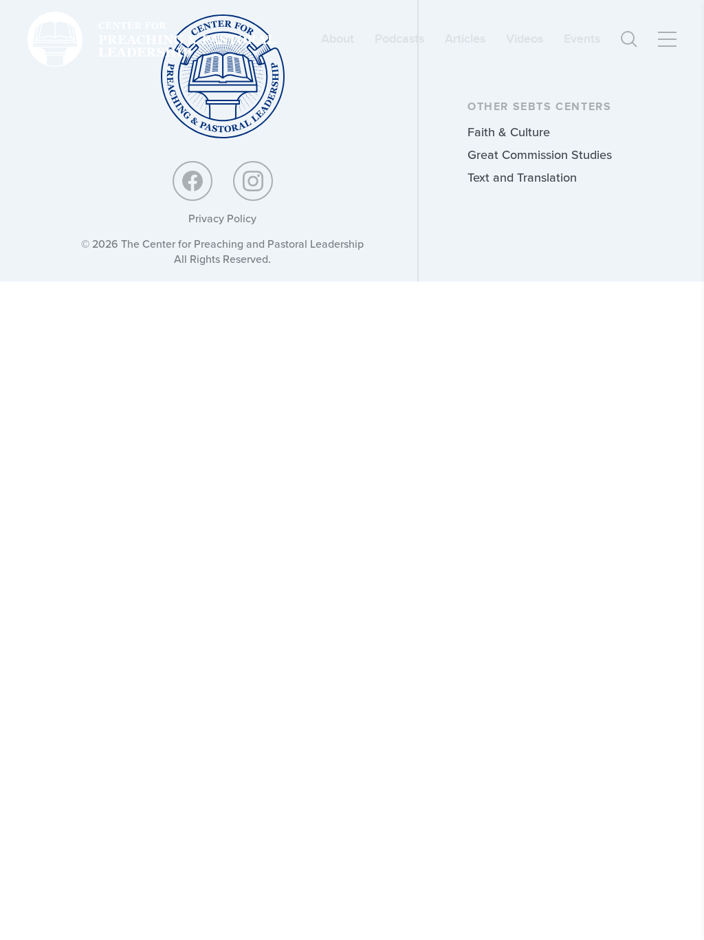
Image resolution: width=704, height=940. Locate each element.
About (337, 39)
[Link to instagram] (253, 181)
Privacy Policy (222, 218)
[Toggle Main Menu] (667, 39)
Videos (524, 39)
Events (582, 39)
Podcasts (399, 39)
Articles (465, 39)
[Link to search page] (629, 39)
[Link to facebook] (192, 181)
